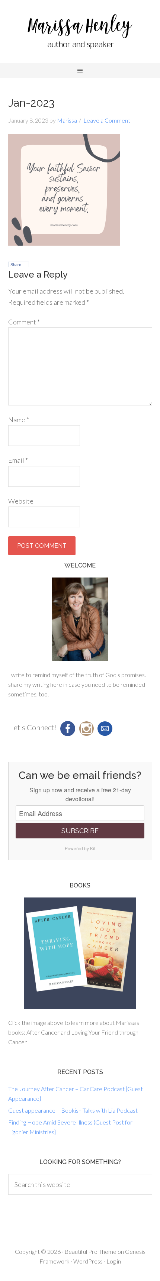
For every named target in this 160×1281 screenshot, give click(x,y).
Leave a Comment (106, 120)
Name (18, 419)
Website (20, 501)
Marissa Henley (80, 33)
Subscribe (80, 831)
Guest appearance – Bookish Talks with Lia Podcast (73, 1110)
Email (18, 460)
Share (15, 264)
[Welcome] (80, 619)
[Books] (80, 953)
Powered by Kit (80, 848)
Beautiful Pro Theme (90, 1251)
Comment (24, 322)
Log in (113, 1261)
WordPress (88, 1261)
